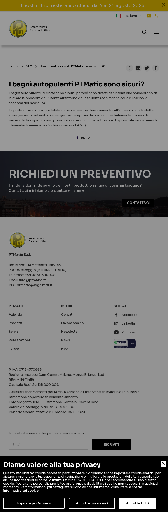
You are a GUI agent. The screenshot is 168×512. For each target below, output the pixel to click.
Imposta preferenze (34, 503)
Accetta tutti (137, 503)
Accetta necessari (92, 503)
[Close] (163, 464)
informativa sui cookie (20, 491)
